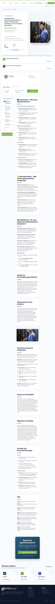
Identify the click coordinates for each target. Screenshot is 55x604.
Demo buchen (17, 92)
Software (3, 3)
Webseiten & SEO (31, 592)
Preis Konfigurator (15, 49)
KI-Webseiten (16, 3)
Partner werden (51, 3)
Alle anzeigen (48, 566)
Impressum (46, 600)
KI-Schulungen (31, 594)
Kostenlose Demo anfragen (7, 134)
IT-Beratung (30, 591)
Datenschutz (51, 600)
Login (45, 3)
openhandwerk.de (20, 90)
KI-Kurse (10, 3)
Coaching (31, 3)
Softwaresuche (31, 589)
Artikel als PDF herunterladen (28, 555)
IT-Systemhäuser (25, 3)
